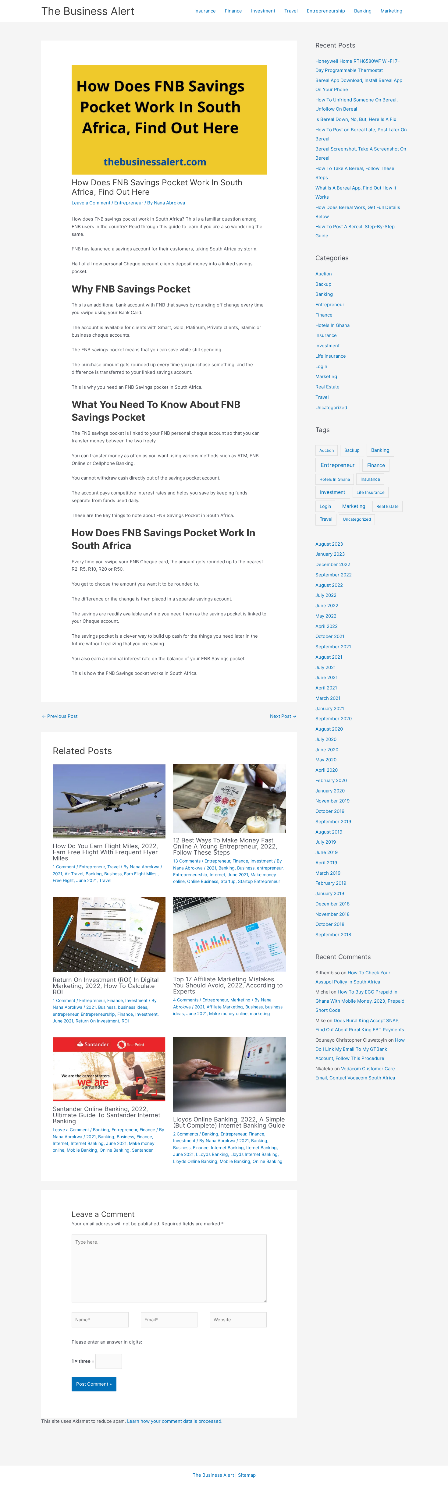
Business (113, 873)
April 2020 (326, 770)
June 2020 (326, 750)
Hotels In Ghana (332, 325)
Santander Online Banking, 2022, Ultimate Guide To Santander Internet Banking (106, 1115)
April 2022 (326, 626)
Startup (228, 881)
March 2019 (327, 873)
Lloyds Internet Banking (254, 1154)
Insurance (205, 11)
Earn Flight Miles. (141, 873)
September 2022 (333, 575)
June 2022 (326, 605)
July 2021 (325, 667)
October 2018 (329, 924)
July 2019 (325, 842)
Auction (323, 274)
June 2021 (86, 880)
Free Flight (63, 880)
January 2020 (330, 791)
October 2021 (329, 636)
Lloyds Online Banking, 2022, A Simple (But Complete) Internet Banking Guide (229, 1122)
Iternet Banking (261, 1147)
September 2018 (333, 934)
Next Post (283, 716)
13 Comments (187, 860)
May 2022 (325, 616)
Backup (323, 284)
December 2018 (332, 904)
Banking (363, 11)
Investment (263, 11)
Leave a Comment (91, 203)
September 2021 (333, 647)
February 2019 (330, 883)
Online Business (202, 881)
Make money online (228, 1013)
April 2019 (326, 863)
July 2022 (325, 595)
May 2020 (325, 760)
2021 (57, 873)
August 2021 (328, 657)
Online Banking (115, 1150)
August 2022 (329, 585)
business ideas (132, 1007)
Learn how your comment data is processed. (174, 1421)
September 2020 (333, 718)
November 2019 (332, 801)
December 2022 (332, 564)
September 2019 (333, 821)
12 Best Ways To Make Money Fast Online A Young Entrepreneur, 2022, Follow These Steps (225, 846)
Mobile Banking (82, 1150)
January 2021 (329, 708)
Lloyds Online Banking (195, 1161)
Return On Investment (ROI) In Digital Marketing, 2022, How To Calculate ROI (106, 986)
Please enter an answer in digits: (107, 1342)
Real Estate (327, 387)
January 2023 (330, 554)
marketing (260, 1013)
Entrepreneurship (326, 11)
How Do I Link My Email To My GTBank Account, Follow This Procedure (360, 1049)
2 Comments (185, 1133)
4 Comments (185, 999)
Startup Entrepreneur (259, 881)
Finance (233, 11)
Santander (142, 1150)
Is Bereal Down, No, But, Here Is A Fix (355, 119)
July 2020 (325, 739)
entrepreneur (270, 867)
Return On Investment (97, 1020)
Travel (291, 11)
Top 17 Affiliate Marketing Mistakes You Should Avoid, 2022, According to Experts (228, 985)
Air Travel (74, 873)
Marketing (391, 11)
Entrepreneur (128, 203)
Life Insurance (330, 356)
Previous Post (59, 716)
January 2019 (329, 893)
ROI (125, 1020)
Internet (217, 874)
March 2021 (327, 698)
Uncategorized (331, 407)
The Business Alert (88, 11)
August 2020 (329, 729)
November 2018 (332, 914)
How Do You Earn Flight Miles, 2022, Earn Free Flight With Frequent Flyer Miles (105, 852)
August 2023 (329, 544)
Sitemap (247, 1475)
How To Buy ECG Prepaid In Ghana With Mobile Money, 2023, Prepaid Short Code (359, 1001)
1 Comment (64, 866)
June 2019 (326, 852)
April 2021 (326, 688)
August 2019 (328, 832)
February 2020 (331, 780)
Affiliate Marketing (225, 1006)
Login (321, 366)
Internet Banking (87, 1143)
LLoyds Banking (212, 1154)
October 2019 (329, 811)
